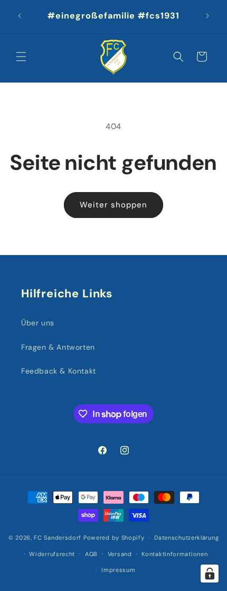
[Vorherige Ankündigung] (19, 16)
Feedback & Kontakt (58, 371)
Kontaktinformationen (174, 554)
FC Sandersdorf (57, 537)
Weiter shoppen (113, 204)
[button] (21, 56)
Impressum (118, 570)
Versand (120, 554)
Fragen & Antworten (58, 347)
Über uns (37, 323)
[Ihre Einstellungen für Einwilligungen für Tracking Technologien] (210, 574)
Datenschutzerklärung (186, 537)
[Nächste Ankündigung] (207, 16)
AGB (91, 554)
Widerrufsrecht (52, 554)
